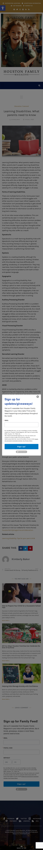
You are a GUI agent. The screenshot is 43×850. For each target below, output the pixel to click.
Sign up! (21, 446)
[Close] (37, 396)
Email (6, 420)
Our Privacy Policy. (27, 440)
